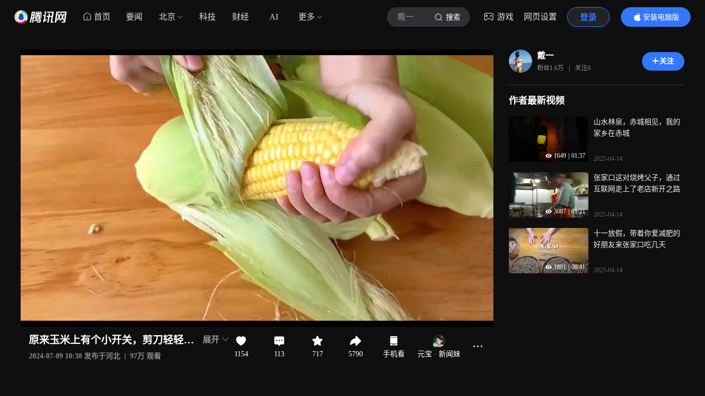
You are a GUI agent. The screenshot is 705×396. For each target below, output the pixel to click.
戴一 (545, 55)
